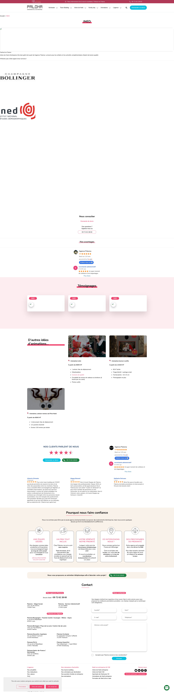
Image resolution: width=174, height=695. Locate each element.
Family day (92, 7)
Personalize (22, 687)
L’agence (116, 7)
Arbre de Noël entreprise (100, 670)
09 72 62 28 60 (137, 1)
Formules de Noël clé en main (101, 678)
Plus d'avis (87, 276)
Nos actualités (31, 670)
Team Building (64, 7)
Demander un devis (138, 8)
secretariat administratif (87, 267)
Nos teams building (67, 670)
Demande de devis (87, 221)
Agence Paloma (85, 251)
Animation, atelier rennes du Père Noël (43, 414)
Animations (104, 7)
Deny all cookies (37, 687)
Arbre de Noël (78, 7)
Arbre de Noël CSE (98, 672)
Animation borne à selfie (120, 361)
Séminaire (52, 7)
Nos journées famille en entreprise (72, 674)
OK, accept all (52, 687)
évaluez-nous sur (85, 262)
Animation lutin (76, 361)
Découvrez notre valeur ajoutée (39, 559)
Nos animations (66, 676)
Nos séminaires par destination (71, 672)
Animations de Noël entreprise (102, 676)
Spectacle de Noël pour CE (100, 674)
